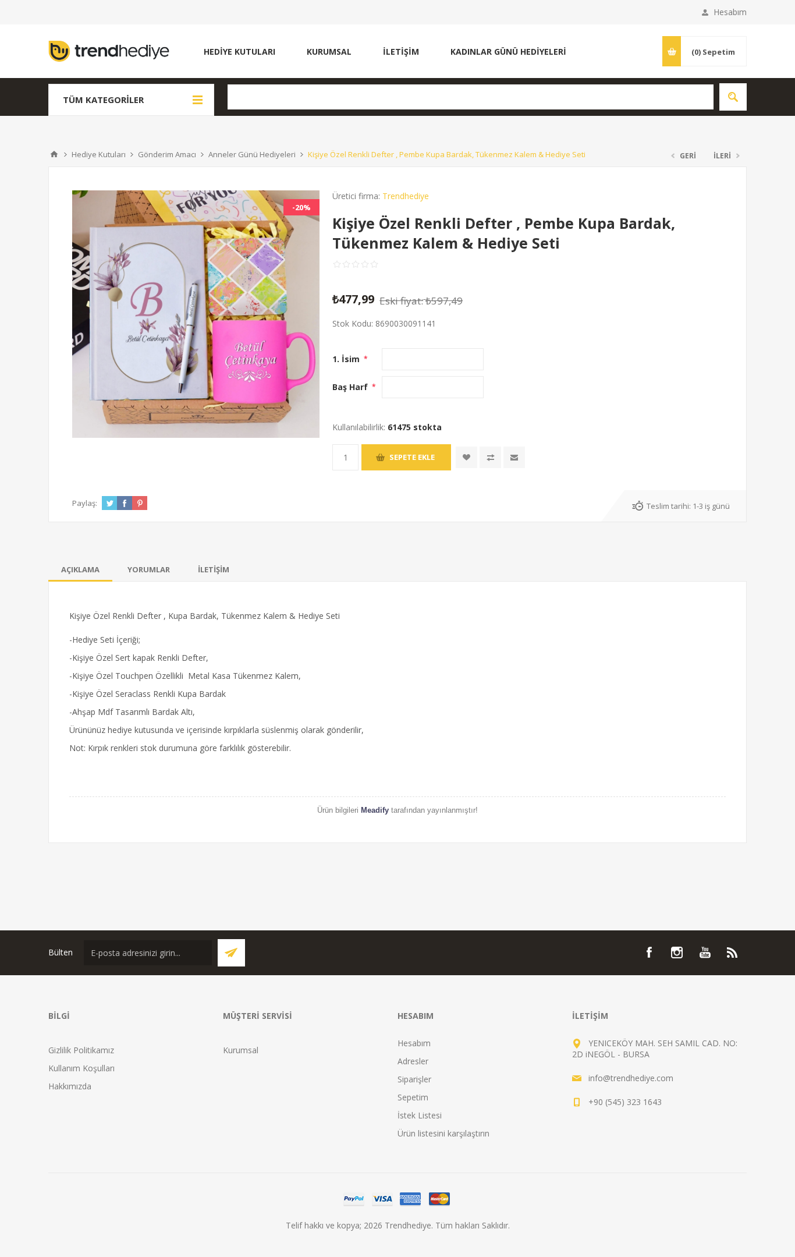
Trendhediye (405, 195)
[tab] (80, 569)
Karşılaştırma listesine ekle (490, 457)
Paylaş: (84, 503)
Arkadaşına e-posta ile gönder (514, 457)
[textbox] (471, 96)
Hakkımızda (69, 1086)
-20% (301, 207)
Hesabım (730, 11)
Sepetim (413, 1097)
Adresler (413, 1061)
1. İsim (347, 358)
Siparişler (414, 1079)
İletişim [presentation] (213, 569)
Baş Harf (351, 386)
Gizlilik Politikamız (81, 1050)
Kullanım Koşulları (81, 1068)
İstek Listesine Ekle (466, 457)
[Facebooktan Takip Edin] (649, 952)
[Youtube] (704, 952)
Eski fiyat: (401, 300)
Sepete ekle (412, 457)
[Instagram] (677, 952)
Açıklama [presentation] (80, 569)
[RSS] (732, 952)
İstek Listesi (420, 1115)
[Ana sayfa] (54, 154)
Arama (733, 97)
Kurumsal (240, 1050)
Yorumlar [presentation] (148, 569)
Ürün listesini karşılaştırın (443, 1133)
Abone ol (231, 952)
